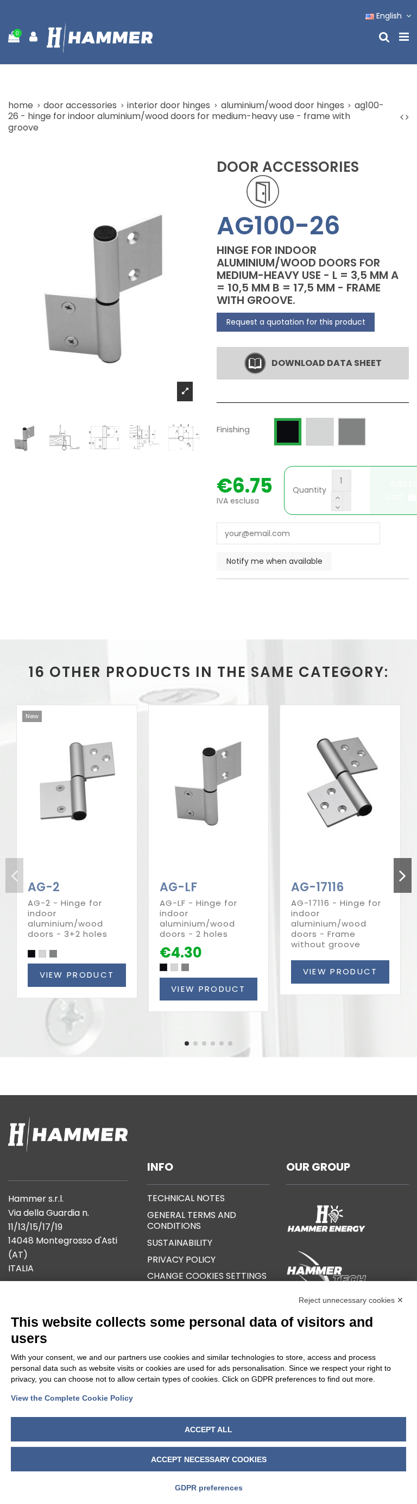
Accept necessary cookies (209, 1459)
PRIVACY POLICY (181, 1259)
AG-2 (44, 887)
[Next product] (407, 117)
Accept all (208, 1429)
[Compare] (69, 872)
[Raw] (42, 954)
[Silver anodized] (53, 954)
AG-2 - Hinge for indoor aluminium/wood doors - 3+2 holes (68, 918)
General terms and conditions (191, 1221)
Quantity (309, 490)
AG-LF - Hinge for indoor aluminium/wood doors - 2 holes (198, 918)
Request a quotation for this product (295, 321)
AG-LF (178, 887)
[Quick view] (84, 872)
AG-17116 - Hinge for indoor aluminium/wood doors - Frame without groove (336, 923)
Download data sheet (326, 363)
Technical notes (186, 1198)
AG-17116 (317, 887)
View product (77, 974)
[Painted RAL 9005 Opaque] (31, 954)
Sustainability (179, 1242)
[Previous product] (403, 117)
